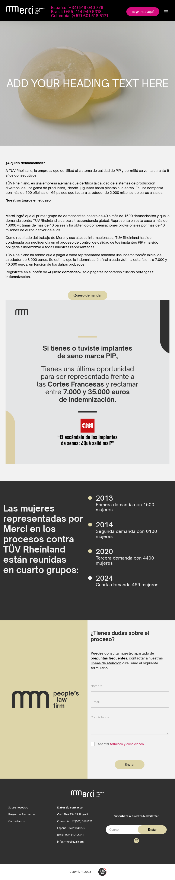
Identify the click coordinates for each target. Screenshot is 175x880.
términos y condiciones (127, 744)
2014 (104, 524)
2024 (104, 578)
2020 (104, 551)
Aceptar (121, 744)
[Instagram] (136, 840)
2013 (104, 498)
